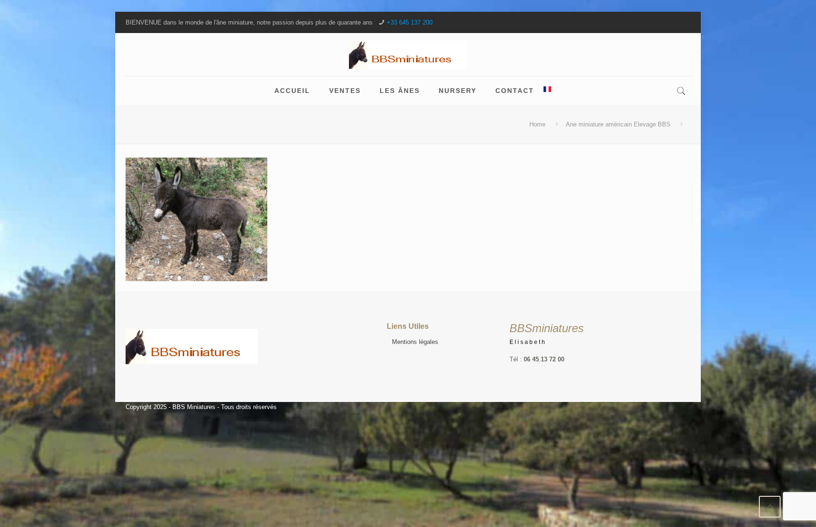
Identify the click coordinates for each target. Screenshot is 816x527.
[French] (547, 90)
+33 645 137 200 (410, 22)
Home (537, 124)
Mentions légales (415, 341)
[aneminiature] (408, 54)
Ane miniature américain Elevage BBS (618, 124)
